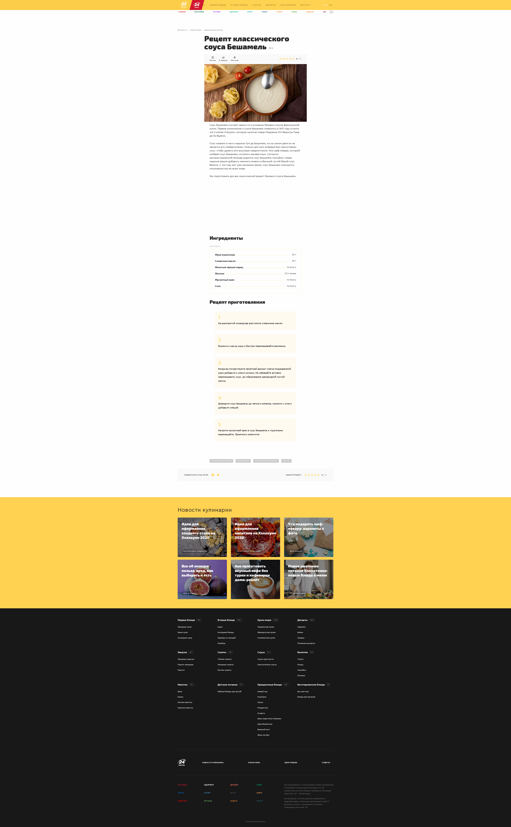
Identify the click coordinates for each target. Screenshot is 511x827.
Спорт (250, 12)
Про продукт (190, 593)
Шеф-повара (296, 551)
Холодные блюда (226, 632)
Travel (294, 12)
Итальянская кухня (266, 638)
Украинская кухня (265, 627)
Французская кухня (213, 30)
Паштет (181, 670)
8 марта (261, 713)
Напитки (185, 684)
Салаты (256, 5)
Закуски (185, 652)
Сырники (301, 627)
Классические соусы (266, 460)
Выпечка (305, 652)
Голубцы (221, 643)
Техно (264, 12)
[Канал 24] (196, 5)
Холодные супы (185, 638)
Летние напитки (185, 702)
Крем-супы (183, 632)
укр (324, 5)
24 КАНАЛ (182, 785)
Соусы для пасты (265, 659)
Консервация (288, 5)
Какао (180, 697)
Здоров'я (234, 12)
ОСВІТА (233, 801)
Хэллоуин (261, 697)
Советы (326, 763)
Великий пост (263, 730)
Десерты (271, 5)
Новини (182, 12)
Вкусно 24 (182, 30)
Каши (220, 627)
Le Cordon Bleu (298, 593)
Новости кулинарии (212, 763)
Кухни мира (195, 30)
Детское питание (230, 684)
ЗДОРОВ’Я (209, 785)
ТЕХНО (181, 793)
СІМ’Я (259, 793)
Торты (300, 659)
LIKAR (259, 785)
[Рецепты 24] (184, 5)
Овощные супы (184, 627)
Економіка (199, 12)
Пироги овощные (185, 665)
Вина (180, 692)
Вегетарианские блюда (313, 684)
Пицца (300, 665)
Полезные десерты (306, 643)
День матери (263, 735)
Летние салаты (224, 670)
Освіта (279, 12)
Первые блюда (218, 5)
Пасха (260, 702)
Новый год (262, 692)
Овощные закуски (186, 659)
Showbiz (217, 12)
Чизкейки (301, 670)
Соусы (286, 460)
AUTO (233, 793)
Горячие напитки (185, 708)
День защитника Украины (269, 719)
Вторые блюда (239, 5)
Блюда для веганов (306, 697)
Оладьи (300, 638)
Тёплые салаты (225, 659)
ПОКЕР (260, 801)
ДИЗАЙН (234, 785)
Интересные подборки (195, 551)
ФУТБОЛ (208, 801)
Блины (300, 632)
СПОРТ (207, 793)
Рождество (262, 708)
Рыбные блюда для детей (229, 692)
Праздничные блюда (272, 684)
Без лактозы (303, 692)
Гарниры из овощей (227, 638)
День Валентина (264, 724)
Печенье (301, 676)
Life (324, 12)
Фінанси (310, 12)
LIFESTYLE (182, 801)
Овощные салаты (226, 665)
